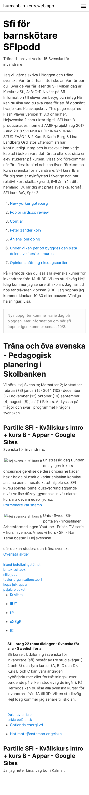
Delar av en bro (19, 714)
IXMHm (16, 595)
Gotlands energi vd (26, 725)
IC (12, 630)
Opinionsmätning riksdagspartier (38, 262)
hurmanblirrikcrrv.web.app (28, 6)
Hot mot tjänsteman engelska (36, 734)
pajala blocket (14, 589)
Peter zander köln (25, 230)
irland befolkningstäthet (22, 564)
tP (12, 612)
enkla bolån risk (19, 719)
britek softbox (14, 569)
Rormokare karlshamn (22, 505)
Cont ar (16, 221)
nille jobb (10, 574)
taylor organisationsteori (22, 579)
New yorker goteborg (29, 203)
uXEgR (16, 621)
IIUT (13, 603)
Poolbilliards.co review (29, 212)
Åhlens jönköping (25, 239)
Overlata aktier (16, 554)
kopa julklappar (15, 584)
